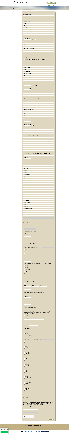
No (27, 233)
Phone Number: (26, 84)
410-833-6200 (52, 2)
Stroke (26, 384)
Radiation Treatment (28, 377)
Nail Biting (26, 271)
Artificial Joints (27, 345)
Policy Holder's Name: (27, 174)
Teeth (26, 253)
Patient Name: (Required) (27, 14)
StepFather (30, 98)
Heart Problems (27, 365)
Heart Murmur (27, 364)
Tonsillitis (26, 389)
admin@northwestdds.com (52, 3)
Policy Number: (26, 170)
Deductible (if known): (27, 189)
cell (36, 39)
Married (29, 59)
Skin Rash (26, 383)
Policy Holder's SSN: (26, 178)
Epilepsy (26, 359)
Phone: (25, 288)
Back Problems (27, 347)
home (33, 39)
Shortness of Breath (28, 382)
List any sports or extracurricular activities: (30, 48)
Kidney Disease (27, 372)
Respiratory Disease (28, 378)
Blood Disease (27, 348)
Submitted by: (25, 408)
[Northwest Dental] (22, 3)
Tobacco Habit (27, 388)
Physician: (33, 285)
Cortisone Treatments (28, 354)
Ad (25, 225)
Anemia (26, 341)
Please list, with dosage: (27, 303)
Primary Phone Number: (27, 38)
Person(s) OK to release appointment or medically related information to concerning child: (37, 153)
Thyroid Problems (27, 387)
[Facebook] (47, 2)
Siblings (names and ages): (27, 50)
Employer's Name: (25, 92)
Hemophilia (26, 366)
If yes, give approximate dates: (33, 324)
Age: (24, 25)
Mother (26, 62)
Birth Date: (25, 23)
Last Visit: (41, 285)
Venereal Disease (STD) (28, 393)
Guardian (35, 62)
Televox (39, 428)
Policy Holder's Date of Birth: (28, 180)
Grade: (25, 46)
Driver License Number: (27, 71)
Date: (24, 410)
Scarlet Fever (27, 381)
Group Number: (26, 168)
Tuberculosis (26, 390)
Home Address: (26, 27)
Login (40, 428)
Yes (25, 233)
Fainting (26, 360)
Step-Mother (30, 62)
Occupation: (25, 94)
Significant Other (43, 59)
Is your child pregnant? (27, 328)
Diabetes (26, 358)
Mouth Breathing (27, 269)
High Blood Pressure (28, 369)
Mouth (29, 253)
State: (24, 31)
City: (24, 29)
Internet (28, 225)
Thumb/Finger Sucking (28, 273)
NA (30, 309)
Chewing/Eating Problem (28, 275)
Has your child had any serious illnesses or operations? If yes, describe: (34, 318)
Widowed (37, 59)
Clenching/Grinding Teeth (28, 265)
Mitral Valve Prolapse (28, 375)
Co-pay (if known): (26, 214)
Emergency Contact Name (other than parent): (30, 136)
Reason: (25, 285)
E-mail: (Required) (26, 42)
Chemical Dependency (28, 351)
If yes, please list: (26, 296)
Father (26, 98)
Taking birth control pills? (27, 335)
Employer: (25, 182)
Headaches (26, 363)
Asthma (26, 346)
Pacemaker (26, 376)
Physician (38, 225)
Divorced (33, 59)
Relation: (25, 176)
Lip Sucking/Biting (27, 267)
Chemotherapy (27, 352)
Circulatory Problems (28, 353)
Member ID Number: (26, 172)
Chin (32, 253)
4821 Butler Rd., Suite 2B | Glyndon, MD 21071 (48, 0)
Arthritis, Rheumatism (28, 342)
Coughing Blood (27, 357)
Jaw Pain (26, 371)
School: (24, 44)
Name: (24, 65)
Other (39, 62)
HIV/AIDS (26, 370)
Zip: (24, 33)
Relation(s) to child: (26, 157)
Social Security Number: (26, 21)
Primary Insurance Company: (27, 164)
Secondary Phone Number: (28, 88)
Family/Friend (33, 225)
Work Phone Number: (27, 212)
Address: (25, 143)
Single (26, 59)
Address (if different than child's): (28, 73)
